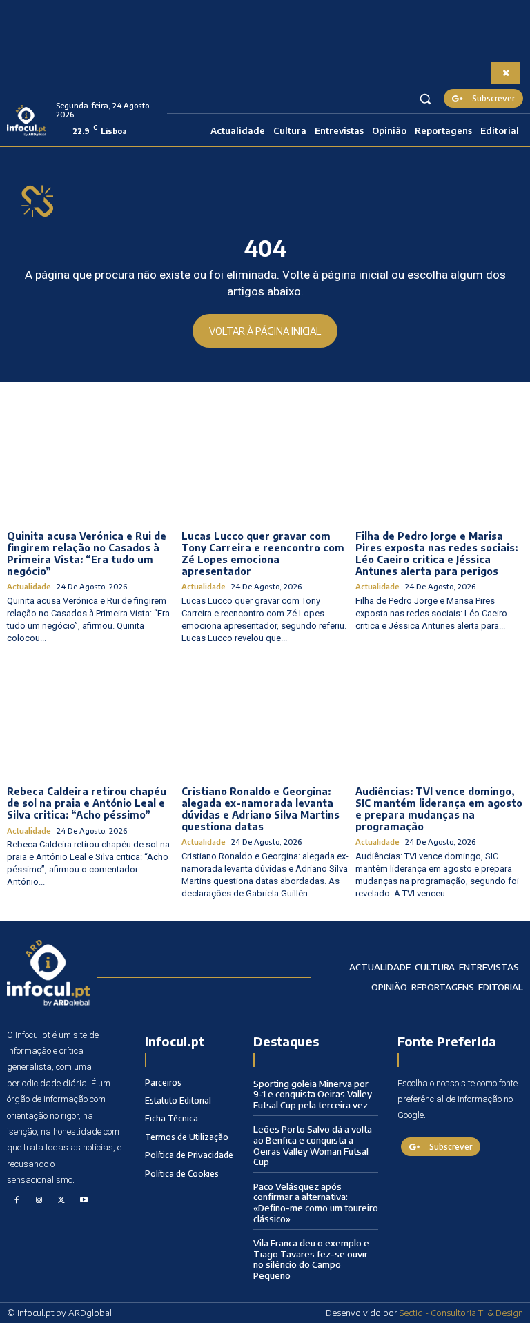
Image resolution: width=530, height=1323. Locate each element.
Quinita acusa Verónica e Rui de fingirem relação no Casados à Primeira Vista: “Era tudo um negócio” (86, 553)
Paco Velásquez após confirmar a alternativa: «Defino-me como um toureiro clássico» (315, 1202)
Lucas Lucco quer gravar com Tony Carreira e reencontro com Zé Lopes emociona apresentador (262, 553)
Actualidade (29, 586)
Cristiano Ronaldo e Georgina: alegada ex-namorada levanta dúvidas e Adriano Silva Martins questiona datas (260, 808)
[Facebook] (16, 1201)
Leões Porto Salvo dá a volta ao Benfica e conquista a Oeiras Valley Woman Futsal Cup (312, 1145)
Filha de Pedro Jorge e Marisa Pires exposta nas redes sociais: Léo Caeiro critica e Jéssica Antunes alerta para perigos (436, 553)
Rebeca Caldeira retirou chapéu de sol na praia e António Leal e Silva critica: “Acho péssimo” (86, 803)
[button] (425, 98)
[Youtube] (84, 1201)
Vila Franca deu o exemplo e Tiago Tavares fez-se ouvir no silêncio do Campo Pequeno (311, 1259)
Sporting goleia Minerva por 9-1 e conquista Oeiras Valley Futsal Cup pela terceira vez (312, 1094)
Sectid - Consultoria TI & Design (461, 1312)
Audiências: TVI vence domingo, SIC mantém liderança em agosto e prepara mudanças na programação (438, 808)
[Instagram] (39, 1201)
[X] (61, 1201)
